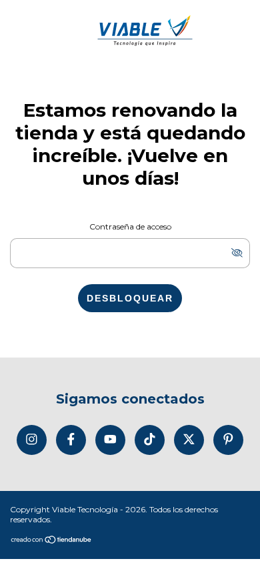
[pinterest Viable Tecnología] (228, 440)
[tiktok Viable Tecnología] (150, 440)
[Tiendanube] (51, 541)
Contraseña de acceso (130, 226)
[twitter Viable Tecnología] (189, 440)
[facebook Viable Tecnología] (71, 440)
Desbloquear (130, 298)
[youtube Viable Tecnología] (110, 440)
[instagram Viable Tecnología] (32, 440)
